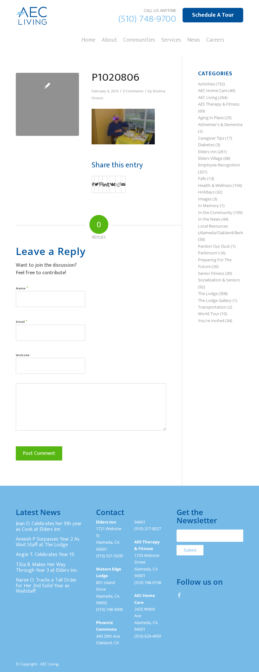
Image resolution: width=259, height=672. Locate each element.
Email (21, 321)
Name (22, 288)
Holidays (206, 192)
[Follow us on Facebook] (179, 595)
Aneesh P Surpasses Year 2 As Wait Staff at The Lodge (48, 542)
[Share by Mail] (123, 184)
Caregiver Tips (211, 138)
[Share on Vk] (112, 184)
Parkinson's (209, 253)
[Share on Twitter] (96, 184)
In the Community (215, 212)
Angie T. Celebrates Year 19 (45, 554)
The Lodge (208, 293)
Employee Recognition (219, 165)
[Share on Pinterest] (100, 184)
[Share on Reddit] (118, 184)
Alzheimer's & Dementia (220, 124)
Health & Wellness (215, 185)
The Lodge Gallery (215, 300)
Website (23, 355)
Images (205, 199)
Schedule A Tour (213, 15)
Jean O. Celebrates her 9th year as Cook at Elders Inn (49, 526)
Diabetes (206, 145)
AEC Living (207, 97)
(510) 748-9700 (147, 19)
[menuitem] (88, 39)
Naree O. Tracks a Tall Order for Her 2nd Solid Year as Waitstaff (46, 585)
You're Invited (211, 320)
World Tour (208, 313)
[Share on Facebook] (93, 184)
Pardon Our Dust (214, 246)
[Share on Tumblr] (108, 184)
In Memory (208, 205)
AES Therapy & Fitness (218, 104)
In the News (209, 219)
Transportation (212, 307)
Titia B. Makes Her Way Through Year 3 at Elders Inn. (47, 567)
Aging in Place (211, 117)
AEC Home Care (212, 90)
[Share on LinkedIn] (105, 184)
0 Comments (133, 91)
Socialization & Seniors (219, 280)
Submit (190, 550)
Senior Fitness (211, 273)
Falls (202, 178)
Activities (206, 84)
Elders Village (210, 158)
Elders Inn (207, 151)
